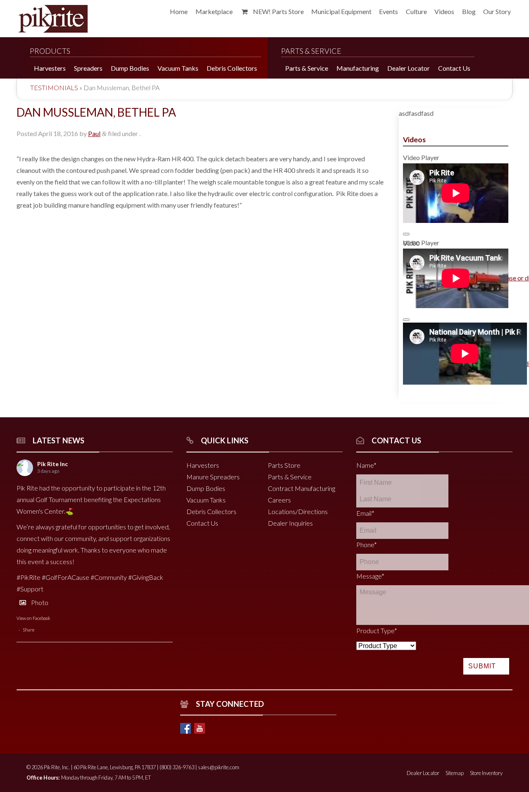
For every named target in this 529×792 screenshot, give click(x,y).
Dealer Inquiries (290, 523)
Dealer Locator (423, 773)
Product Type (376, 630)
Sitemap (455, 773)
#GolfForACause (65, 577)
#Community (109, 577)
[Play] (406, 234)
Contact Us (202, 523)
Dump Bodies (205, 488)
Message (370, 576)
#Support (30, 589)
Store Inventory (486, 773)
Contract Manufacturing (301, 488)
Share (28, 629)
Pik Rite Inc (52, 463)
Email (365, 513)
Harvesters (202, 465)
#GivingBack (145, 577)
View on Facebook (33, 618)
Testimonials (54, 87)
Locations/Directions (298, 511)
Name (366, 465)
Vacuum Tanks (206, 500)
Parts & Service (290, 477)
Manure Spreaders (213, 477)
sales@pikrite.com (218, 767)
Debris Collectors (211, 511)
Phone (366, 544)
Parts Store (284, 465)
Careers (279, 500)
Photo (39, 602)
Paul (94, 133)
